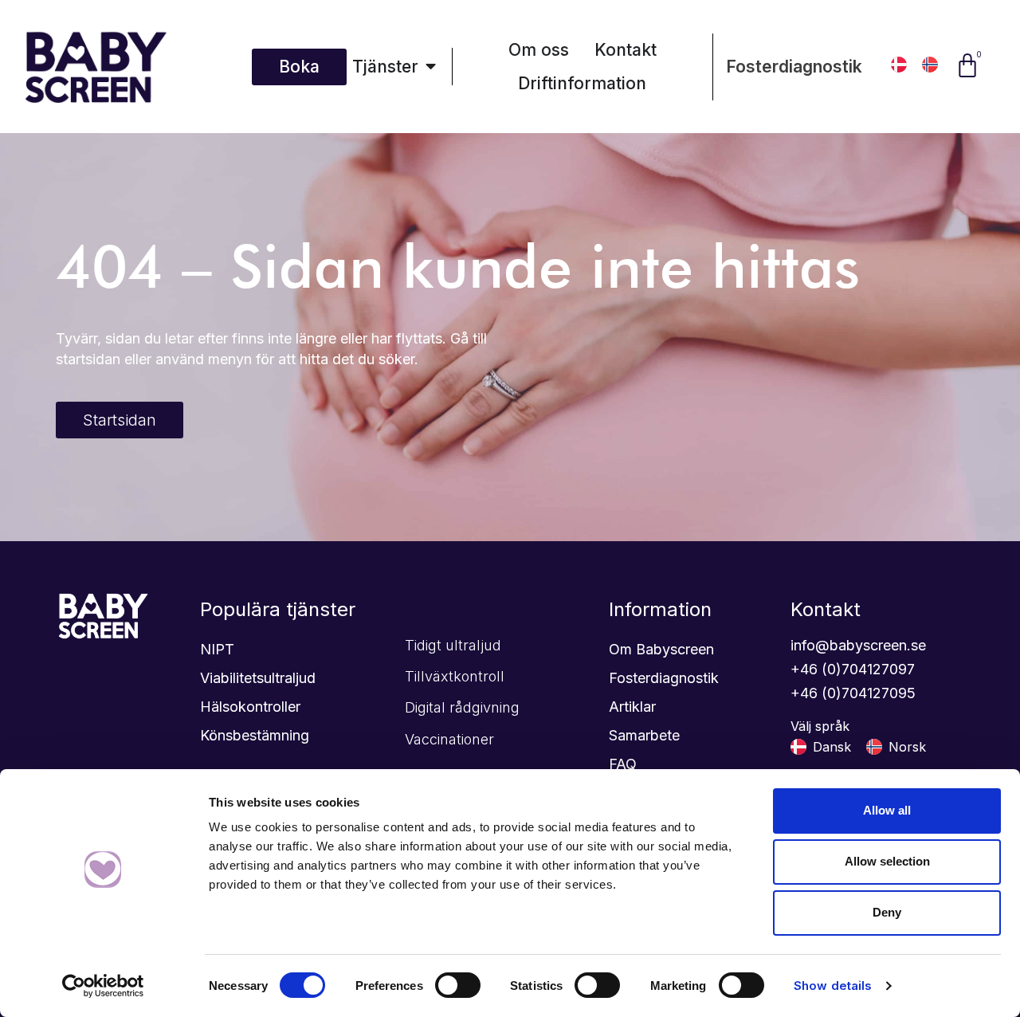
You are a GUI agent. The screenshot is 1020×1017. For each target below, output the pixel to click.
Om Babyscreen (661, 649)
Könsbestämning (254, 735)
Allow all (887, 810)
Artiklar (632, 706)
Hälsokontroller (250, 706)
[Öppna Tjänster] (430, 67)
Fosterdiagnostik (794, 67)
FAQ (623, 764)
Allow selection (887, 861)
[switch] (458, 985)
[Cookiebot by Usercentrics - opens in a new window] (103, 986)
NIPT (217, 649)
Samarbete (644, 735)
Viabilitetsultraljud (258, 677)
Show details (833, 985)
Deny (887, 912)
